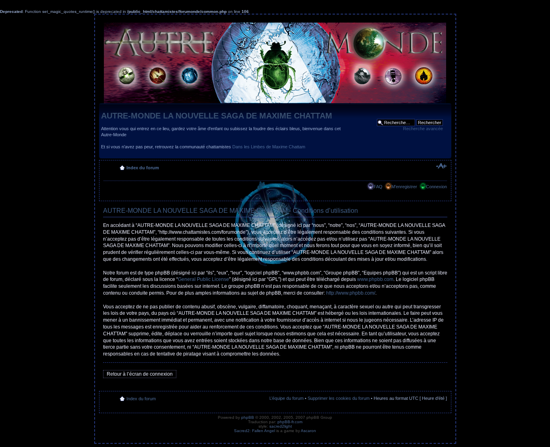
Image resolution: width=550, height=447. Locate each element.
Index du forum (142, 167)
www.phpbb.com (375, 279)
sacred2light (280, 426)
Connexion (436, 186)
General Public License (203, 279)
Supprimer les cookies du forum (339, 398)
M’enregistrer (404, 186)
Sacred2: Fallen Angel (254, 430)
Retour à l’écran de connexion (140, 374)
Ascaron (308, 430)
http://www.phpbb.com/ (350, 293)
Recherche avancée (423, 128)
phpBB (247, 417)
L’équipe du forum (286, 398)
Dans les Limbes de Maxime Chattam (268, 146)
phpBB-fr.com (289, 422)
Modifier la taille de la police (441, 166)
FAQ (378, 186)
